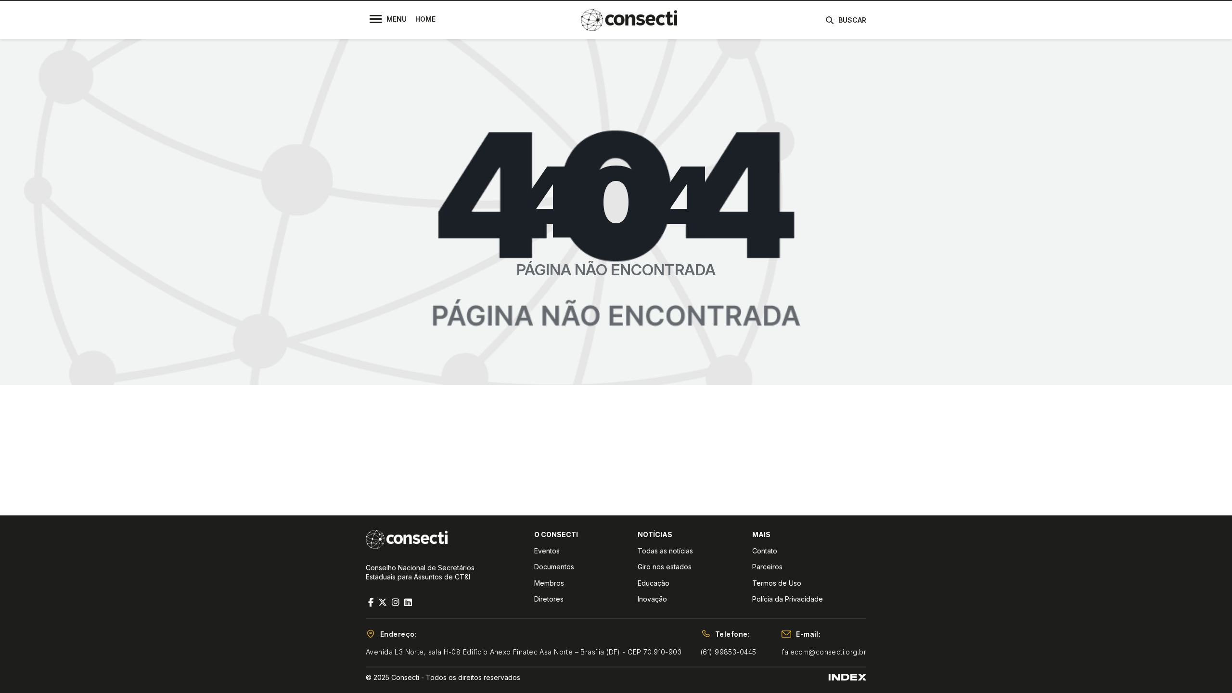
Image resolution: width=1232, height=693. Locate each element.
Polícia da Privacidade (787, 599)
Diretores (549, 599)
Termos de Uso (776, 583)
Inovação (652, 599)
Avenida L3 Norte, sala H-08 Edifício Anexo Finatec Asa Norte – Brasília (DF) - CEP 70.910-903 (523, 652)
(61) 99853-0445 (728, 652)
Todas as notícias (665, 551)
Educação (653, 583)
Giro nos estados (665, 567)
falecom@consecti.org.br (824, 652)
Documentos (554, 567)
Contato (764, 551)
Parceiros (767, 567)
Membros (549, 583)
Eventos (547, 551)
